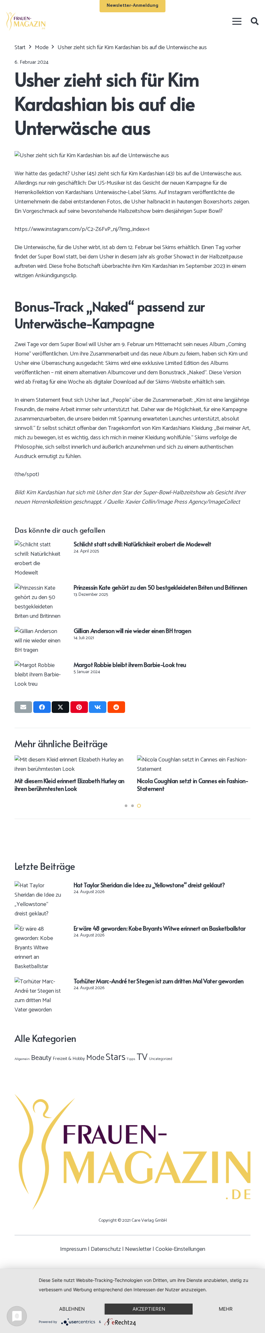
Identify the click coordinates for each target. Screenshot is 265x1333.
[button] (254, 21)
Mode (95, 1058)
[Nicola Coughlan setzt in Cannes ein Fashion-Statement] (194, 760)
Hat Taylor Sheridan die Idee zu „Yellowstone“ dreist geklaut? (149, 885)
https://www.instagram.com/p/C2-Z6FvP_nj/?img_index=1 (82, 229)
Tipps (131, 1059)
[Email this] (23, 707)
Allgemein (22, 1059)
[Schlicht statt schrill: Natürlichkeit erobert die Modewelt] (38, 545)
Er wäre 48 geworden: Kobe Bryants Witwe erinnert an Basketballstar (160, 928)
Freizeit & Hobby (69, 1059)
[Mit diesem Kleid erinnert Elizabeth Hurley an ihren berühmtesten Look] (71, 760)
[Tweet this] (60, 707)
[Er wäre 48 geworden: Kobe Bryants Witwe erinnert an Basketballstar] (38, 929)
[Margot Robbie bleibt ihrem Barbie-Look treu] (38, 665)
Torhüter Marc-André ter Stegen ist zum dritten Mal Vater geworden (159, 981)
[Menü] (237, 21)
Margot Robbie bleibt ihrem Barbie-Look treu (130, 665)
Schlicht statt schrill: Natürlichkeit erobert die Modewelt (142, 544)
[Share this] (42, 707)
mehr (226, 1309)
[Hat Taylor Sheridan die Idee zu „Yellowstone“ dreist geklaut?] (38, 885)
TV (142, 1057)
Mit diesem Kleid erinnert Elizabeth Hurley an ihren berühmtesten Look (69, 784)
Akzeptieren (148, 1309)
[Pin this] (79, 707)
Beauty (41, 1058)
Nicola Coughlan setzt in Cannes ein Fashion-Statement (193, 784)
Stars (115, 1057)
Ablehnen (72, 1309)
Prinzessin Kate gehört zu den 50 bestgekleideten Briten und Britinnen (160, 587)
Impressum (73, 1249)
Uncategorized (160, 1059)
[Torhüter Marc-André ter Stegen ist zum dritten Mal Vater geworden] (38, 982)
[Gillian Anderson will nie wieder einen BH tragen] (38, 631)
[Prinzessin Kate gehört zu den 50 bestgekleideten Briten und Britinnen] (38, 588)
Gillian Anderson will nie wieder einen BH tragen (132, 631)
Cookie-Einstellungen (180, 1249)
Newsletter (138, 1249)
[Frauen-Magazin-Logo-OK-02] (25, 21)
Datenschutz (106, 1249)
